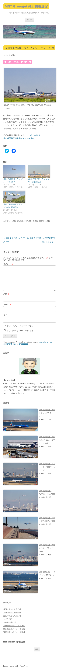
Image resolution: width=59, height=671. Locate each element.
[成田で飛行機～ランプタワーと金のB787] (39, 171)
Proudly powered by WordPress (15, 666)
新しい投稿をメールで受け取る (20, 330)
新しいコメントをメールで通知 (20, 325)
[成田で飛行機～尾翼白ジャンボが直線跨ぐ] (14, 197)
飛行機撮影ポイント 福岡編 (14, 632)
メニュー (29, 20)
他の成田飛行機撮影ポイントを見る (18, 138)
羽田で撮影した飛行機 (12, 612)
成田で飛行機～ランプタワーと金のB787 (38, 180)
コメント (8, 263)
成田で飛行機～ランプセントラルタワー (13, 180)
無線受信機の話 (9, 622)
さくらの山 (35, 135)
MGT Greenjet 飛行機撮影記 (26, 6)
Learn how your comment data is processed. (28, 343)
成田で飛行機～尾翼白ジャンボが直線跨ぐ (13, 205)
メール (7, 304)
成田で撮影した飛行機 (22, 221)
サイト (6, 315)
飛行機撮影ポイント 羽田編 (14, 629)
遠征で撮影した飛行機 (12, 616)
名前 (6, 294)
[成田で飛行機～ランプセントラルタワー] (14, 171)
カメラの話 (7, 619)
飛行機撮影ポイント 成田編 (14, 625)
